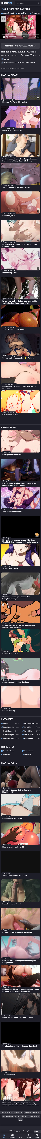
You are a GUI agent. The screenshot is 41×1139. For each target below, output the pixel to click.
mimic (27, 62)
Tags (20, 1137)
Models (29, 1137)
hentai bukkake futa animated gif (12, 1112)
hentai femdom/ (32, 723)
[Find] (38, 3)
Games (37, 1137)
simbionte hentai (8, 1116)
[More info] (38, 98)
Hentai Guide (28, 751)
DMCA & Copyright (15, 1131)
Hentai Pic (27, 755)
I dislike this (36, 55)
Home (4, 1137)
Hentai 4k (6, 755)
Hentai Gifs (32, 731)
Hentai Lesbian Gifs (32, 735)
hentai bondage (11, 738)
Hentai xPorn (32, 738)
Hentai (6, 3)
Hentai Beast (11, 731)
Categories (12, 1137)
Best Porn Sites (8, 751)
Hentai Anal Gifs (11, 727)
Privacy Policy (27, 1131)
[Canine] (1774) (23, 13)
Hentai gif (32, 727)
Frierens (7, 62)
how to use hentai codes (32, 1112)
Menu (36, 1132)
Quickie (33, 62)
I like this (26, 55)
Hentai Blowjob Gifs (11, 735)
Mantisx (21, 62)
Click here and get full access (19, 46)
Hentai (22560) (8, 13)
